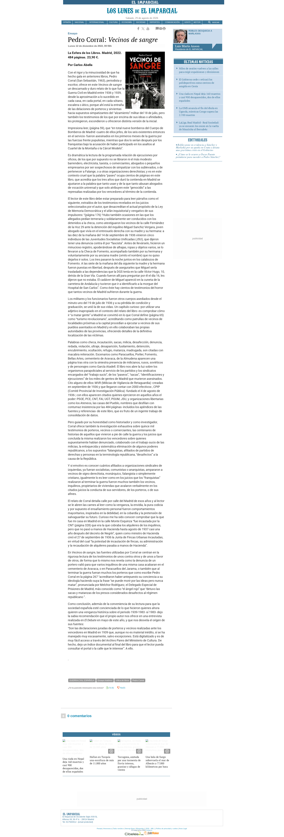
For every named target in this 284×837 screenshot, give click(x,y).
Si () (111, 688)
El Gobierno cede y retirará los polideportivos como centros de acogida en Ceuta (196, 83)
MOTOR (197, 22)
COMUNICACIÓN (172, 22)
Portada (99, 828)
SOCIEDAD (140, 22)
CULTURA (113, 22)
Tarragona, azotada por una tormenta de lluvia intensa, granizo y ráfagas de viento (129, 763)
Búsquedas (140, 828)
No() (122, 688)
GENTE (187, 22)
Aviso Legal (183, 828)
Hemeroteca (107, 828)
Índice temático (118, 828)
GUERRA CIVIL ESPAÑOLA (82, 680)
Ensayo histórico (105, 680)
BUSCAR (215, 22)
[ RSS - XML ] (150, 828)
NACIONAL (79, 22)
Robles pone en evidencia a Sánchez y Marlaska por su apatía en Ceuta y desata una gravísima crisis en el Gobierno (197, 147)
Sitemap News (130, 828)
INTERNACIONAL (96, 22)
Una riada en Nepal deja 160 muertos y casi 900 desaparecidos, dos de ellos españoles (199, 97)
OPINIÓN (67, 22)
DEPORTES (155, 22)
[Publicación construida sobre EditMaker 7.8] (151, 834)
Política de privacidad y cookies (167, 828)
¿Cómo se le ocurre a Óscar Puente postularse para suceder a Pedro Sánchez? (198, 155)
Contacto (149, 830)
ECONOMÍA (127, 22)
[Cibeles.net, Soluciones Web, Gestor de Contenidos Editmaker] (134, 834)
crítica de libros (122, 680)
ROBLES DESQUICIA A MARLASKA (200, 32)
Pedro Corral (138, 680)
